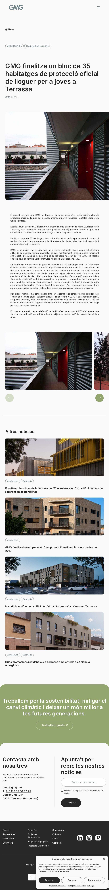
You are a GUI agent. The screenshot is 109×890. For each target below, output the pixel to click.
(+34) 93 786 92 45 (18, 791)
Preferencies (94, 880)
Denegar (72, 880)
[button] (103, 859)
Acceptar (49, 880)
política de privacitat (91, 790)
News (10, 29)
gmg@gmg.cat (12, 787)
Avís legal (91, 886)
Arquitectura (14, 46)
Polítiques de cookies (57, 886)
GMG (16, 7)
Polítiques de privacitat (77, 886)
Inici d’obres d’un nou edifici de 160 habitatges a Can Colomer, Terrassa (51, 606)
